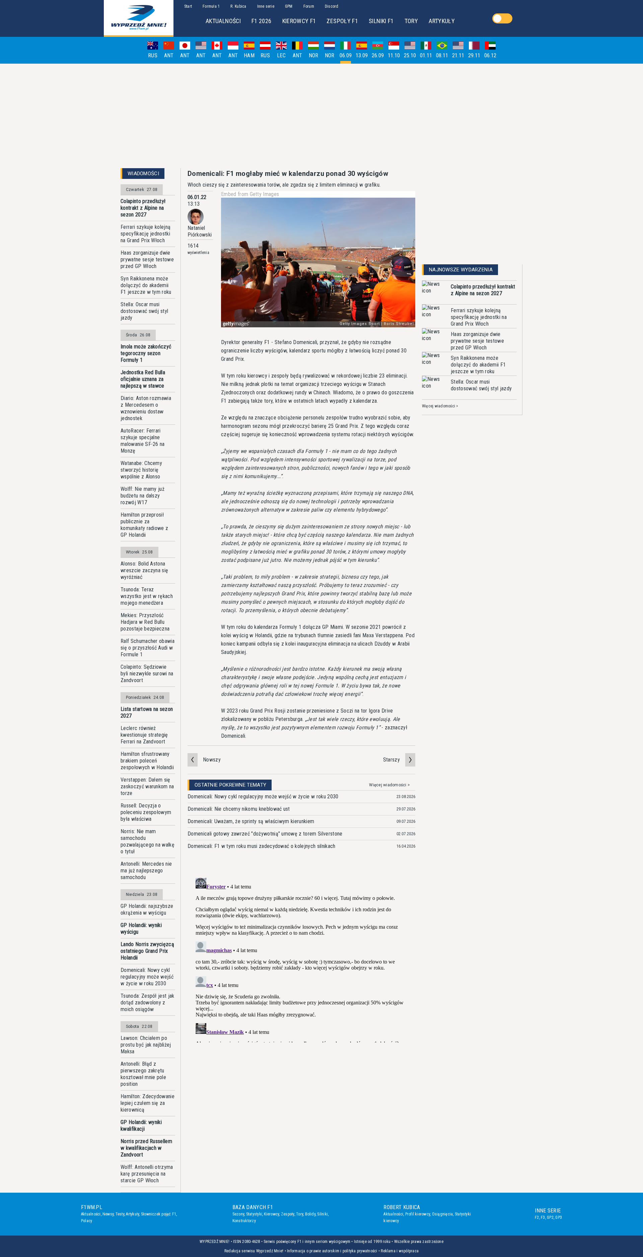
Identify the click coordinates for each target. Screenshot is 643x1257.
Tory (299, 1214)
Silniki (322, 1214)
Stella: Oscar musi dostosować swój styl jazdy (144, 311)
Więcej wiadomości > (389, 785)
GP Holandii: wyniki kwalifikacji (141, 1125)
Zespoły (287, 1214)
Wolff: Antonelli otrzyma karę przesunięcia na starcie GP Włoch (147, 1174)
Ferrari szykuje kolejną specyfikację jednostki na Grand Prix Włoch (145, 234)
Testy (120, 1214)
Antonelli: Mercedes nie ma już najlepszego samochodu (146, 870)
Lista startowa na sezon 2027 (147, 712)
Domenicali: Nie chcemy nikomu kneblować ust (239, 809)
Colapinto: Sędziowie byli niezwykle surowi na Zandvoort (147, 673)
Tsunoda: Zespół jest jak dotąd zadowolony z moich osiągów (147, 1002)
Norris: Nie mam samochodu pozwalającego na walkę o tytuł (147, 841)
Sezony (238, 1214)
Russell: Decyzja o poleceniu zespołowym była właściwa (146, 812)
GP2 (550, 1217)
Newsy (108, 1214)
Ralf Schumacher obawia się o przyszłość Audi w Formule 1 (147, 648)
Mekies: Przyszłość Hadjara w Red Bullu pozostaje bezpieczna (145, 622)
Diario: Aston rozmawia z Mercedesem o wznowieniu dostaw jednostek (146, 408)
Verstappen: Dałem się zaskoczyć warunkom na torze (147, 786)
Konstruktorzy (244, 1220)
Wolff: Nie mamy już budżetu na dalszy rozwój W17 (142, 496)
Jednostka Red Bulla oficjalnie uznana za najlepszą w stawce (143, 379)
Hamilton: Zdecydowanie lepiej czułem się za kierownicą (147, 1103)
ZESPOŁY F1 (342, 20)
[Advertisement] (321, 116)
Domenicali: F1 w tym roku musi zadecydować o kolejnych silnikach (261, 846)
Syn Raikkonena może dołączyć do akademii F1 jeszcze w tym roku (146, 285)
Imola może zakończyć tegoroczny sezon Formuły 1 (146, 353)
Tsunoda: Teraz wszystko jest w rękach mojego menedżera (147, 596)
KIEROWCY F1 (299, 20)
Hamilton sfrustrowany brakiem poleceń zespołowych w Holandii (147, 761)
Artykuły (132, 1214)
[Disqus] (301, 959)
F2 (537, 1217)
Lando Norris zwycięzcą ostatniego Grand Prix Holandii (147, 951)
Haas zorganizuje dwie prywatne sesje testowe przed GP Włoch (147, 259)
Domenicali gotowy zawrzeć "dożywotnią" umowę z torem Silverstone (265, 834)
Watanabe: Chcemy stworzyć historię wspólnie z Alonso (141, 470)
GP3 (558, 1217)
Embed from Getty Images (250, 194)
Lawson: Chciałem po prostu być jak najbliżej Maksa (146, 1045)
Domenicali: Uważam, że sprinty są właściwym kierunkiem (251, 821)
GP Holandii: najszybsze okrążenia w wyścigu (147, 909)
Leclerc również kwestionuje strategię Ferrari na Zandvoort (144, 735)
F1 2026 (262, 20)
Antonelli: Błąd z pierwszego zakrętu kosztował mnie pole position (143, 1074)
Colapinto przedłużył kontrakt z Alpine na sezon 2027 (143, 208)
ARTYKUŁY (442, 20)
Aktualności (91, 1214)
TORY (411, 20)
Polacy (86, 1220)
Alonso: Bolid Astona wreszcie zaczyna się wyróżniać (144, 570)
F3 (543, 1217)
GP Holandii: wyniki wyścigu (141, 928)
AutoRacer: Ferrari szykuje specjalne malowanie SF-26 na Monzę (143, 440)
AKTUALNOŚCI (223, 20)
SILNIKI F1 (381, 20)
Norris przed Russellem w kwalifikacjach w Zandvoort (146, 1148)
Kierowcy (271, 1214)
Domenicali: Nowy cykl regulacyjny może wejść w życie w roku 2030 (147, 977)
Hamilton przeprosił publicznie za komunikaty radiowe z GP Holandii (144, 525)
